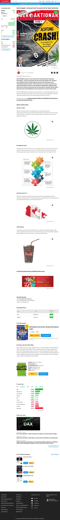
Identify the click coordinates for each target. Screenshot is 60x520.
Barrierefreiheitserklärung (7, 503)
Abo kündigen (4, 511)
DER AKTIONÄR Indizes (21, 507)
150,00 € (25, 472)
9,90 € (25, 481)
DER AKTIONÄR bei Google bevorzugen (23, 76)
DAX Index (3, 10)
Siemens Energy (19, 402)
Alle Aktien (18, 494)
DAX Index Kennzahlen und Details (8, 36)
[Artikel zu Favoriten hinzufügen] (57, 73)
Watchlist (4, 15)
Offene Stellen (4, 509)
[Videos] (52, 1)
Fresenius (18, 406)
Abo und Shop (19, 509)
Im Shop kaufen (46, 335)
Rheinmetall (19, 408)
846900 (2, 12)
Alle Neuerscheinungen (55, 454)
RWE (17, 398)
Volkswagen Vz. (19, 391)
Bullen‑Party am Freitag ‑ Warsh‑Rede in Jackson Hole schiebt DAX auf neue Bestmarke (37, 437)
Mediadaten (4, 494)
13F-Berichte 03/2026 (28, 466)
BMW (17, 389)
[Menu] (58, 1)
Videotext (3, 507)
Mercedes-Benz (19, 393)
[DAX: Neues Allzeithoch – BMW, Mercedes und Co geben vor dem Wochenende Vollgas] (38, 423)
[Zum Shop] (40, 1)
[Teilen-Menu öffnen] (52, 73)
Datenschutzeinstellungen (7, 505)
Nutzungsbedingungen (6, 499)
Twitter (36, 507)
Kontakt (36, 498)
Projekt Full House (27, 457)
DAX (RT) (18, 317)
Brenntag (18, 395)
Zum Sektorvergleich (5, 49)
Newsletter (18, 499)
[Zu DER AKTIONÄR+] (48, 1)
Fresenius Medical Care (21, 404)
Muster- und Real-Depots (22, 505)
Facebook (36, 505)
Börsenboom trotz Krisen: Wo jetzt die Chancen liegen (44, 328)
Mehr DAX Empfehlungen (54, 446)
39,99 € (25, 463)
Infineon (18, 400)
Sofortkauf (37, 335)
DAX (18, 69)
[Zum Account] (43, 1)
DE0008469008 (4, 13)
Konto (57, 338)
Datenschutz (4, 501)
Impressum (3, 496)
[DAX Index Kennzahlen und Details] (8, 24)
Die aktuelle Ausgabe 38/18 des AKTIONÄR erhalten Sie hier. (31, 271)
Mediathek (18, 496)
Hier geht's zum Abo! (21, 297)
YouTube (36, 500)
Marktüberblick (19, 503)
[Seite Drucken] (54, 73)
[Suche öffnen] (14, 1)
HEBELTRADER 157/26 (28, 475)
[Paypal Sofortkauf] (33, 373)
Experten (18, 501)
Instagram (36, 503)
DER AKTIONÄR (30, 72)
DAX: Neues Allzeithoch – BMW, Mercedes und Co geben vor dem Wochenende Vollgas (37, 433)
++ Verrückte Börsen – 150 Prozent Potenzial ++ (30, 3)
